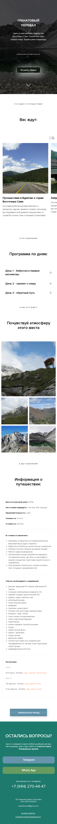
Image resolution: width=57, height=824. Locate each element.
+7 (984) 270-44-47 (28, 786)
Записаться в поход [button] (28, 712)
